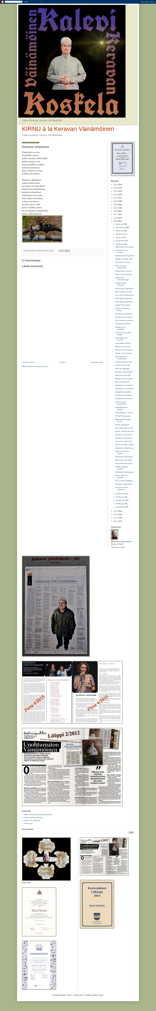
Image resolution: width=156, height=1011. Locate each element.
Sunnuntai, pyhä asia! (123, 441)
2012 (116, 518)
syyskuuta (120, 234)
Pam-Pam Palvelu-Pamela (122, 452)
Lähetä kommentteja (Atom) (37, 366)
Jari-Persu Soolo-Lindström (122, 488)
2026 (116, 185)
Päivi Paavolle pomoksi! (124, 320)
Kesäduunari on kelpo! (123, 317)
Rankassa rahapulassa (124, 457)
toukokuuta (120, 494)
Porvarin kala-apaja (122, 416)
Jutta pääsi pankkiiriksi (123, 302)
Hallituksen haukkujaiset (124, 472)
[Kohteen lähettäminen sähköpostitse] (59, 250)
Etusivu (62, 362)
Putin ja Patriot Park (122, 365)
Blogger (100, 995)
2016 (116, 218)
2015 (116, 221)
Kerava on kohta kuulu (123, 350)
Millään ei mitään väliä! (124, 259)
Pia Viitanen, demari (123, 262)
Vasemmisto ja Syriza (123, 271)
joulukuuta (120, 224)
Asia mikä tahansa (122, 382)
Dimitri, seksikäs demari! (124, 431)
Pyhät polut (28, 823)
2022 (116, 198)
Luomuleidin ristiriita (123, 343)
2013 (116, 514)
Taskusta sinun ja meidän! (121, 251)
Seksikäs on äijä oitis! (123, 435)
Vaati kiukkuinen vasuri (124, 463)
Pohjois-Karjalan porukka (121, 468)
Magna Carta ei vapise (124, 379)
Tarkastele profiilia (118, 547)
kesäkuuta (120, 244)
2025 (116, 188)
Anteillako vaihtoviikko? (124, 484)
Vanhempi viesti (97, 362)
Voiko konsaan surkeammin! (121, 267)
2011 (116, 521)
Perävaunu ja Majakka (123, 314)
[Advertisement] (63, 341)
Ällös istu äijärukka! (122, 369)
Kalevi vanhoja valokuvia (33, 817)
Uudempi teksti (28, 362)
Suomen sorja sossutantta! (120, 403)
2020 (116, 205)
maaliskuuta (120, 500)
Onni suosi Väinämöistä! (124, 295)
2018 (116, 211)
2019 (116, 208)
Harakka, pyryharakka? (124, 372)
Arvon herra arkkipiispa (124, 481)
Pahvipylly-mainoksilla (123, 395)
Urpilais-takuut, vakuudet (121, 284)
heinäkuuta (120, 241)
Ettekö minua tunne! (123, 346)
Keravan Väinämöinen (122, 542)
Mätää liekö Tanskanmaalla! (122, 279)
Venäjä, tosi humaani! (123, 353)
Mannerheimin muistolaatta (120, 358)
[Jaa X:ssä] (64, 250)
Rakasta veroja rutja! (123, 375)
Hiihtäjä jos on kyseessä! (120, 328)
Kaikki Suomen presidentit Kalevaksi (38, 814)
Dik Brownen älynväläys (124, 288)
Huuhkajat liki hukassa (123, 398)
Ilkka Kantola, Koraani (123, 292)
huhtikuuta (120, 497)
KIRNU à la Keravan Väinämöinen (68, 128)
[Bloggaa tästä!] (62, 250)
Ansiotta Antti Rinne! (123, 324)
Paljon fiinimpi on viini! (123, 362)
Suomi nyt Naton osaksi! (124, 445)
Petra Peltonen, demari (124, 413)
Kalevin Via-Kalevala (32, 820)
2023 (116, 195)
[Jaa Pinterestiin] (69, 250)
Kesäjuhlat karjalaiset (123, 392)
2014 (116, 511)
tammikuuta (120, 507)
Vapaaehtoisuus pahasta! (121, 408)
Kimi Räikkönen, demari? (121, 339)
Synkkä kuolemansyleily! (124, 256)
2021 (116, 201)
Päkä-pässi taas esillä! (123, 460)
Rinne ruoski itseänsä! (123, 274)
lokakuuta (120, 231)
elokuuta (119, 237)
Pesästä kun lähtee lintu (124, 448)
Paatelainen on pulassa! (124, 389)
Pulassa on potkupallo (123, 438)
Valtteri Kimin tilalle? (123, 305)
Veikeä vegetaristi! (122, 425)
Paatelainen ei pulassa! (124, 385)
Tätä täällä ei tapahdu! (123, 298)
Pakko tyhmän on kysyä (124, 247)
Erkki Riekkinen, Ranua (124, 428)
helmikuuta (120, 504)
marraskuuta (121, 227)
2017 (116, 214)
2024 (116, 191)
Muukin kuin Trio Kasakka (121, 476)
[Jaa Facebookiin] (66, 250)
